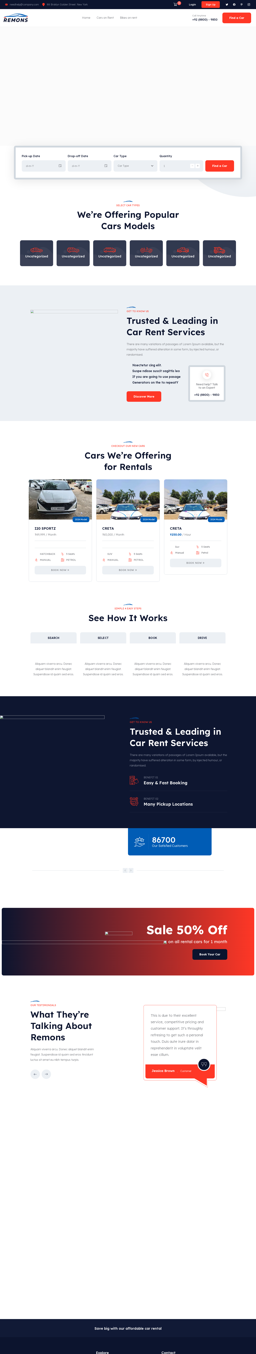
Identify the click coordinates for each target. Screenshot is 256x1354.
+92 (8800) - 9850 (205, 19)
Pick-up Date (31, 156)
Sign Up (210, 4)
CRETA (108, 528)
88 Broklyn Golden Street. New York (67, 4)
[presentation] (125, 870)
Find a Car (219, 166)
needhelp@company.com (24, 4)
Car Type (120, 156)
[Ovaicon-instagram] (249, 4)
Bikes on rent (128, 17)
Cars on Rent (105, 17)
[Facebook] (234, 4)
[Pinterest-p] (241, 4)
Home (86, 17)
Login (192, 4)
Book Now (58, 570)
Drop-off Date (78, 156)
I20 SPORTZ (45, 528)
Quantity (166, 156)
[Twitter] (227, 4)
